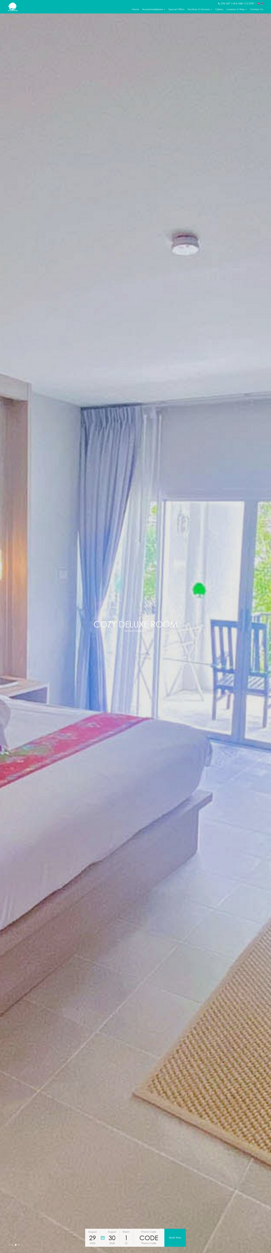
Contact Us (256, 9)
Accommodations (153, 9)
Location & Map (235, 9)
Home (135, 9)
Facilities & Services (199, 9)
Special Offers (176, 9)
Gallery (219, 9)
